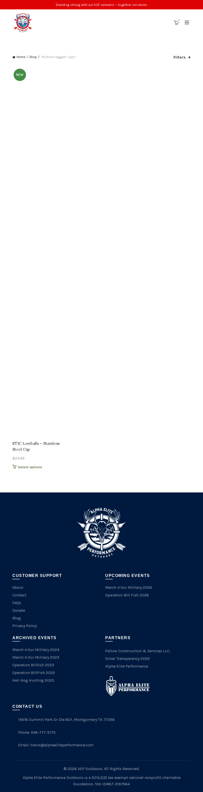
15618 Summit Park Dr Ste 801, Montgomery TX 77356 (66, 719)
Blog (16, 618)
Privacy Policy (24, 625)
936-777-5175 (43, 732)
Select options (30, 467)
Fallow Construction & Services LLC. (137, 651)
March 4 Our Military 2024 (35, 649)
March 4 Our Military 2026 (128, 587)
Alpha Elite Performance (126, 666)
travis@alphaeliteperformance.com (62, 745)
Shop (33, 57)
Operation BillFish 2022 (33, 672)
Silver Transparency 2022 (127, 658)
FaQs (16, 602)
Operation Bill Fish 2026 (127, 595)
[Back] (18, 41)
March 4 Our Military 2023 (35, 657)
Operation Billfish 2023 (33, 665)
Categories (99, 41)
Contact (19, 595)
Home (21, 57)
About (17, 587)
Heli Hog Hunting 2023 (33, 680)
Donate (18, 610)
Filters (179, 57)
